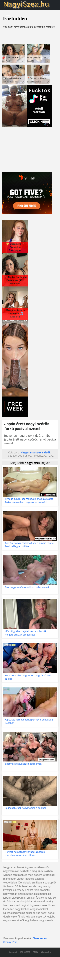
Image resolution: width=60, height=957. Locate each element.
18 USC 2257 (25, 952)
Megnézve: (40, 455)
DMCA (35, 952)
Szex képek (40, 938)
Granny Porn (10, 942)
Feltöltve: (11, 455)
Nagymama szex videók (35, 452)
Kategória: (14, 452)
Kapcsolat (13, 952)
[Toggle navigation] (7, 14)
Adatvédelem (46, 952)
